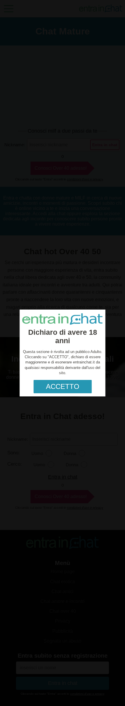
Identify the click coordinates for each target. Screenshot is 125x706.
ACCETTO (62, 386)
